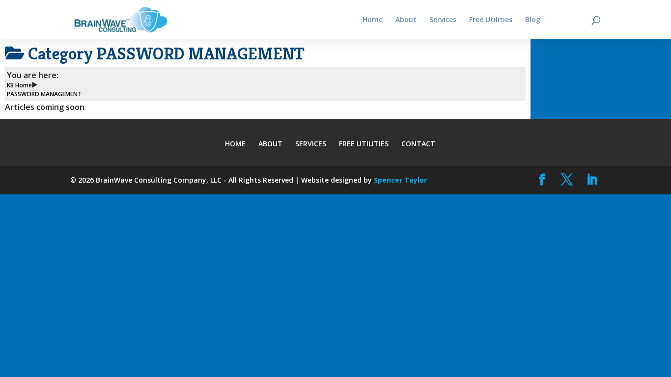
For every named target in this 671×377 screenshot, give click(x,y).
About (270, 143)
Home (235, 143)
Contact (418, 143)
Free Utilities (364, 143)
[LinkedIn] (592, 180)
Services (310, 143)
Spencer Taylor (400, 180)
